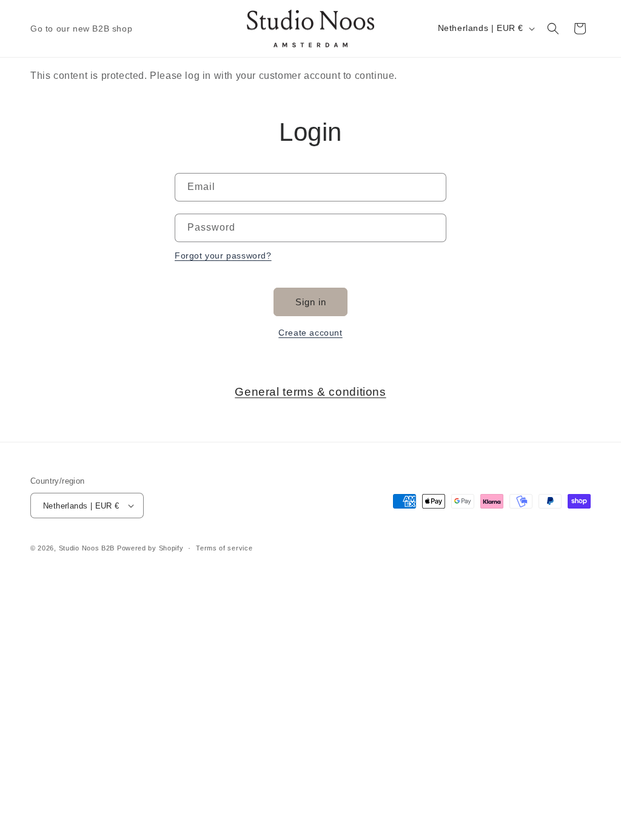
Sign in (310, 302)
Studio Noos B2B (87, 548)
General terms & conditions (310, 391)
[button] (553, 28)
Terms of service (224, 548)
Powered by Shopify (150, 548)
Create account (310, 332)
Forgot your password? (223, 255)
